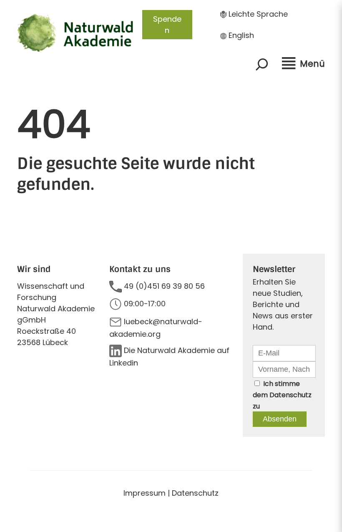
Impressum (144, 493)
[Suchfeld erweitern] (262, 64)
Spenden (167, 24)
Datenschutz (290, 395)
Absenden (280, 419)
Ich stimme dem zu (282, 395)
